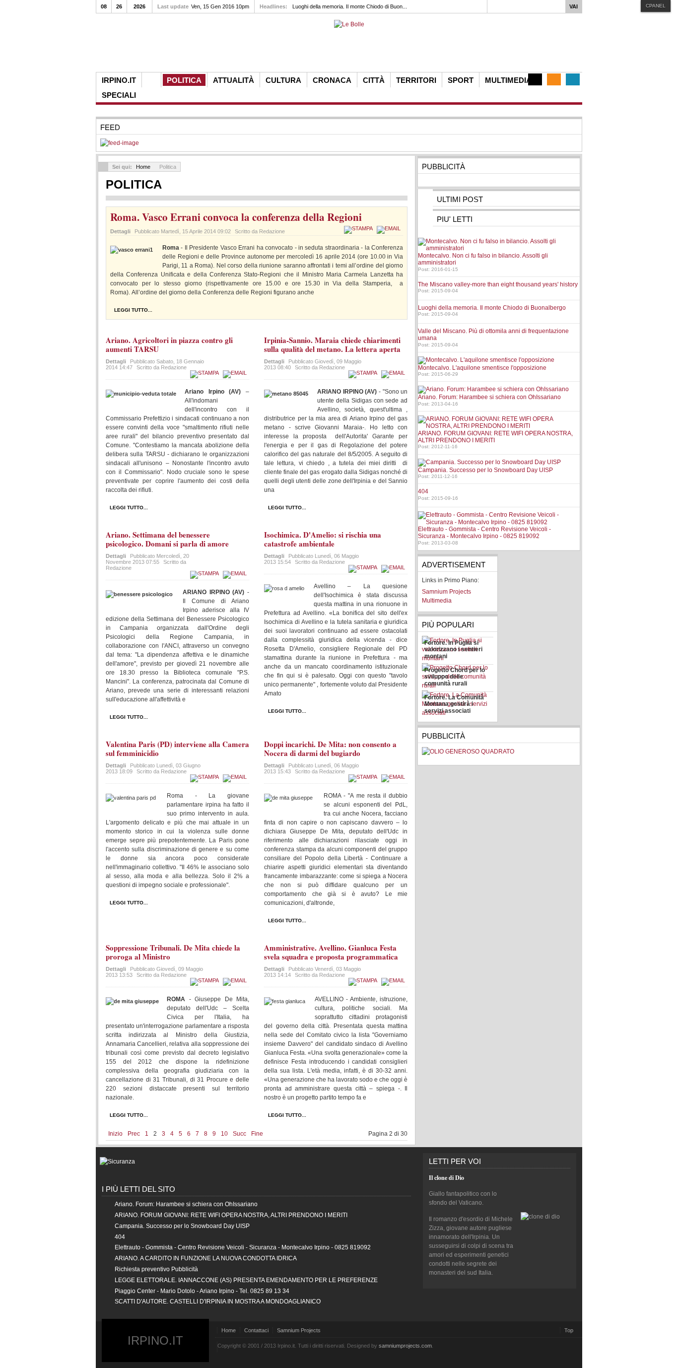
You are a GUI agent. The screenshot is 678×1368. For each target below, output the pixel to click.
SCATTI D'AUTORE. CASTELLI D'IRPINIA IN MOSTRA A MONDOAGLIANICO (218, 1301)
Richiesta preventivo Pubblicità (156, 1269)
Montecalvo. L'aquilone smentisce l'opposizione (482, 367)
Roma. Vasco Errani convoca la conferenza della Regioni (236, 216)
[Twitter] (573, 79)
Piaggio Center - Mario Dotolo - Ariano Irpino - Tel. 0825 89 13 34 (202, 1291)
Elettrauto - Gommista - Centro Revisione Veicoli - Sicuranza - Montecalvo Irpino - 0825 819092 (484, 533)
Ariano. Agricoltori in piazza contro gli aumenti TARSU (169, 344)
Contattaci (256, 1330)
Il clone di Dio (446, 1177)
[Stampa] (359, 228)
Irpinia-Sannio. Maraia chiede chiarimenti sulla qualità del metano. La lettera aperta (332, 344)
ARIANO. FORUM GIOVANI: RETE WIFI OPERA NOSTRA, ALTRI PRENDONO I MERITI (231, 1215)
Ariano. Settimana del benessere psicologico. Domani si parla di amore (167, 539)
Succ (239, 1133)
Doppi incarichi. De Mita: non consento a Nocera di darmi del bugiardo (330, 748)
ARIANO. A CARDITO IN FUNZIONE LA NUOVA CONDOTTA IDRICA (206, 1258)
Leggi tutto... (133, 310)
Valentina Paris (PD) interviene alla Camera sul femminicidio (177, 748)
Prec (134, 1133)
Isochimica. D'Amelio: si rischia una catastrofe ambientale (322, 539)
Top (568, 1330)
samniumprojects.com (405, 1346)
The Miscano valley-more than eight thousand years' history (498, 284)
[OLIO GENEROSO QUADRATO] (468, 751)
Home (143, 167)
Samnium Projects (299, 1330)
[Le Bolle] (349, 24)
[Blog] (535, 79)
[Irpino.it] (151, 46)
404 (423, 491)
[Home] (151, 80)
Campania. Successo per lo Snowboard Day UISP (485, 470)
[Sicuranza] (117, 1161)
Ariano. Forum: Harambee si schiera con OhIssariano (489, 397)
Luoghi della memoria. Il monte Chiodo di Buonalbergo (492, 307)
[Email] (390, 228)
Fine (257, 1133)
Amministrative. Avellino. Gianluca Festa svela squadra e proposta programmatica (331, 952)
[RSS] (554, 79)
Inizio (115, 1133)
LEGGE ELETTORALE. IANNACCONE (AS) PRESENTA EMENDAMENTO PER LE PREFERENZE (246, 1280)
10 (224, 1133)
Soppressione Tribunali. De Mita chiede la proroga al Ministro (173, 952)
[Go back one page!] (103, 167)
